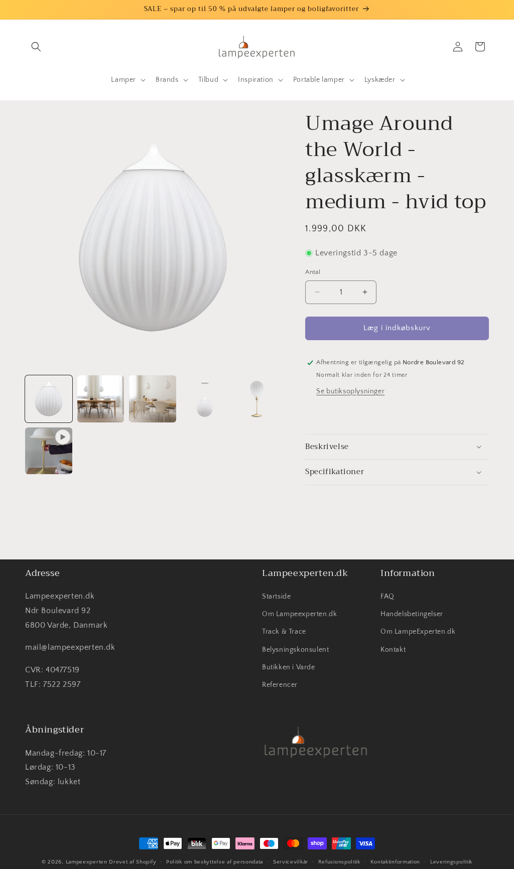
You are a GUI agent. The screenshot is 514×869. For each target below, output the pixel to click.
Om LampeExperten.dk (417, 632)
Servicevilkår (290, 862)
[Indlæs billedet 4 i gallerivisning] (204, 398)
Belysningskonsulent (295, 650)
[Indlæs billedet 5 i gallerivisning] (257, 398)
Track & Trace (284, 632)
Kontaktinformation (395, 862)
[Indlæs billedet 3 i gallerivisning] (152, 398)
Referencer (280, 685)
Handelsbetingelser (411, 614)
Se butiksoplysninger (350, 391)
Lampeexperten (86, 862)
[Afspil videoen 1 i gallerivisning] (48, 451)
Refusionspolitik (339, 862)
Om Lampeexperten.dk (299, 614)
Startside (276, 597)
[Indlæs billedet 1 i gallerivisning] (48, 398)
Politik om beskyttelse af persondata (214, 862)
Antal (312, 271)
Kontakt (393, 650)
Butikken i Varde (288, 667)
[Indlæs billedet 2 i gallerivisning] (100, 398)
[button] (36, 47)
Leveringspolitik (451, 862)
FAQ (387, 597)
